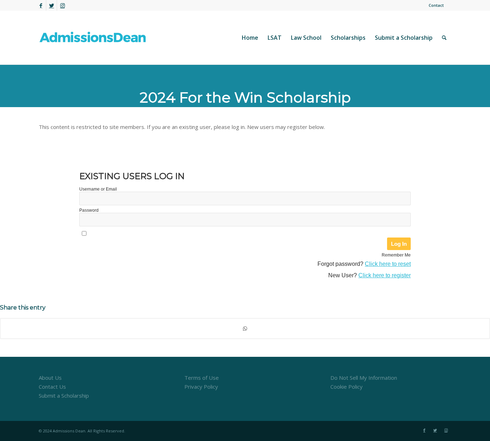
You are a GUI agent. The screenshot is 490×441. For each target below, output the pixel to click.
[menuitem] (434, 5)
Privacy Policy (201, 386)
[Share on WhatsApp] (245, 328)
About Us (50, 377)
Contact (436, 5)
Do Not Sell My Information (363, 377)
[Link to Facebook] (41, 5)
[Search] (444, 37)
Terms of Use (201, 377)
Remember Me (396, 255)
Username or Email (98, 189)
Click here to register (384, 275)
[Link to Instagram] (62, 5)
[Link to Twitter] (51, 5)
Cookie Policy (346, 386)
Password (89, 210)
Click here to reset (388, 264)
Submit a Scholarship (64, 395)
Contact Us (52, 386)
